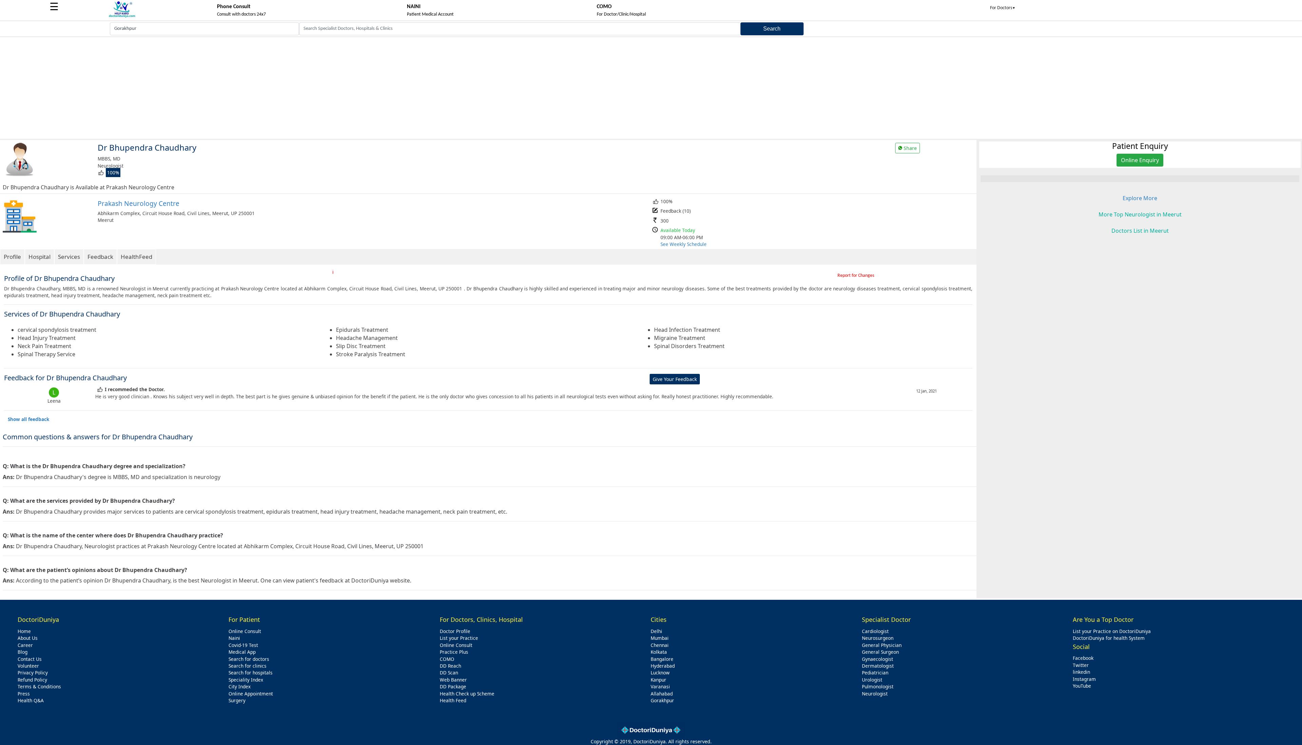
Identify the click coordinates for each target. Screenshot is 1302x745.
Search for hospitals (251, 672)
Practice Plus (454, 652)
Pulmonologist (877, 686)
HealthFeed (136, 257)
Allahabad (662, 693)
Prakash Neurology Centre (138, 203)
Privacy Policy (33, 672)
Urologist (872, 679)
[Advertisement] (651, 87)
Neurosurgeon (877, 638)
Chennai (660, 645)
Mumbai (660, 638)
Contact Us (30, 659)
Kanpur (658, 679)
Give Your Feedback (675, 379)
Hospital (39, 257)
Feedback (100, 257)
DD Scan (449, 672)
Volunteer (28, 666)
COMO (447, 659)
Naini (234, 638)
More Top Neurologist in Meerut (1140, 214)
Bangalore (662, 659)
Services (69, 257)
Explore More (1140, 198)
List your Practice (459, 638)
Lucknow (660, 672)
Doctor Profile (455, 631)
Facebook (1083, 658)
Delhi (656, 631)
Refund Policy (32, 679)
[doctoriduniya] (122, 16)
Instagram (1084, 679)
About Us (28, 638)
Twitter (1081, 665)
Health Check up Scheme (467, 693)
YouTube (1082, 686)
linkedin (1081, 672)
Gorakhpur (662, 700)
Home (24, 631)
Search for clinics (248, 666)
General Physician (882, 645)
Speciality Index (246, 679)
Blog (22, 652)
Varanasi (660, 686)
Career (25, 645)
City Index (240, 686)
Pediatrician (875, 672)
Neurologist (875, 693)
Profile (12, 257)
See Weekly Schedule (683, 244)
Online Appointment (251, 693)
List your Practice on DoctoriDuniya (1112, 631)
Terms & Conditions (39, 686)
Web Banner (453, 679)
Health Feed (453, 700)
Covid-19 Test (243, 645)
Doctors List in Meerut (1140, 230)
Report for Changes (855, 275)
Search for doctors (249, 659)
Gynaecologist (877, 659)
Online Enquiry (1140, 160)
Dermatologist (878, 666)
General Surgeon (880, 652)
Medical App (242, 652)
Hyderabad (663, 666)
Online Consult (245, 631)
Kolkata (659, 652)
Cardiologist (875, 631)
